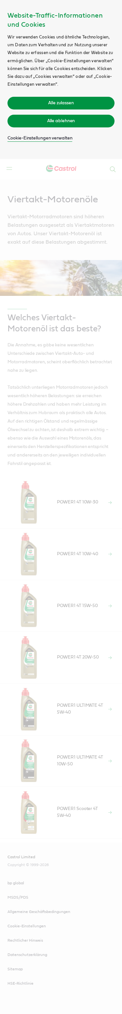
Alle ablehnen (61, 121)
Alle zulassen (61, 103)
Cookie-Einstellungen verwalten (39, 138)
